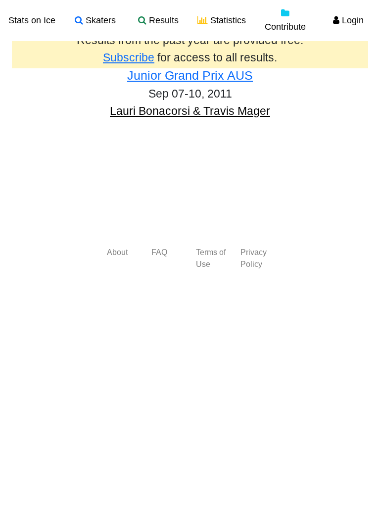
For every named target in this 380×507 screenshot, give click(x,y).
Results (162, 20)
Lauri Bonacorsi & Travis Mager (190, 110)
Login (351, 20)
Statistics (227, 20)
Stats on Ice (31, 20)
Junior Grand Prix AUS (190, 75)
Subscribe (128, 57)
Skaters (99, 20)
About (117, 252)
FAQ (159, 252)
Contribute (285, 27)
